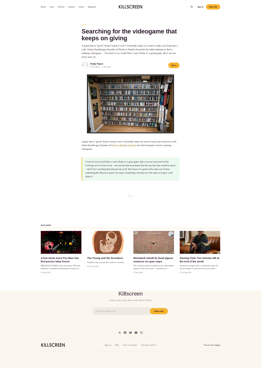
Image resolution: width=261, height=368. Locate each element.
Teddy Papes (96, 64)
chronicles (132, 145)
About (81, 7)
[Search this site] (191, 7)
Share (173, 65)
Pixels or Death (118, 145)
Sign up (108, 345)
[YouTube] (136, 332)
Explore (71, 7)
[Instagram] (141, 332)
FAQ (117, 345)
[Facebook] (125, 332)
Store (52, 7)
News (84, 25)
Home (43, 7)
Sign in (200, 7)
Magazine (92, 7)
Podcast (61, 7)
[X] (119, 332)
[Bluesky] (130, 332)
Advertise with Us (148, 345)
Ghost (217, 345)
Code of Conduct (130, 345)
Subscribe (213, 7)
